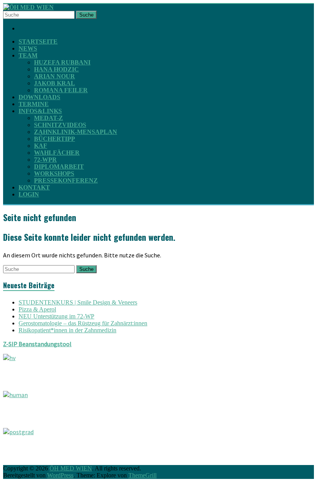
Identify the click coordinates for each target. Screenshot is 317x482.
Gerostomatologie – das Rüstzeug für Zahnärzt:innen (83, 323)
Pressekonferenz (66, 180)
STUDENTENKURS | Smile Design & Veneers (78, 302)
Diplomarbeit (59, 166)
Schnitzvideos (60, 125)
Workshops (54, 173)
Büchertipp (54, 138)
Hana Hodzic (56, 69)
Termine (34, 104)
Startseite (38, 41)
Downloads (39, 97)
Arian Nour (54, 76)
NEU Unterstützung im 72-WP (56, 316)
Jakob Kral (54, 83)
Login (29, 194)
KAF (40, 145)
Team (28, 55)
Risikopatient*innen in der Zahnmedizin (67, 330)
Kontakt (34, 187)
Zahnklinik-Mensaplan (75, 132)
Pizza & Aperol (37, 309)
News (28, 48)
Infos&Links (40, 111)
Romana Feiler (61, 90)
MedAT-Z (48, 118)
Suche (86, 15)
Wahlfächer (57, 152)
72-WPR (45, 159)
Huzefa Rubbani (62, 62)
